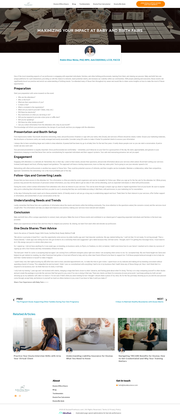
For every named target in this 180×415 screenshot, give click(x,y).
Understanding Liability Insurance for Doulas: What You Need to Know (89, 357)
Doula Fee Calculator (102, 4)
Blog (74, 4)
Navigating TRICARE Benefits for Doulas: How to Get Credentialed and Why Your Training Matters (142, 358)
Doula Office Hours (61, 4)
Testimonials (84, 4)
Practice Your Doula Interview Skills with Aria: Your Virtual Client (37, 357)
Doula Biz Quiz (120, 4)
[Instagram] (19, 395)
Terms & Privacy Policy (111, 409)
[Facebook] (15, 395)
